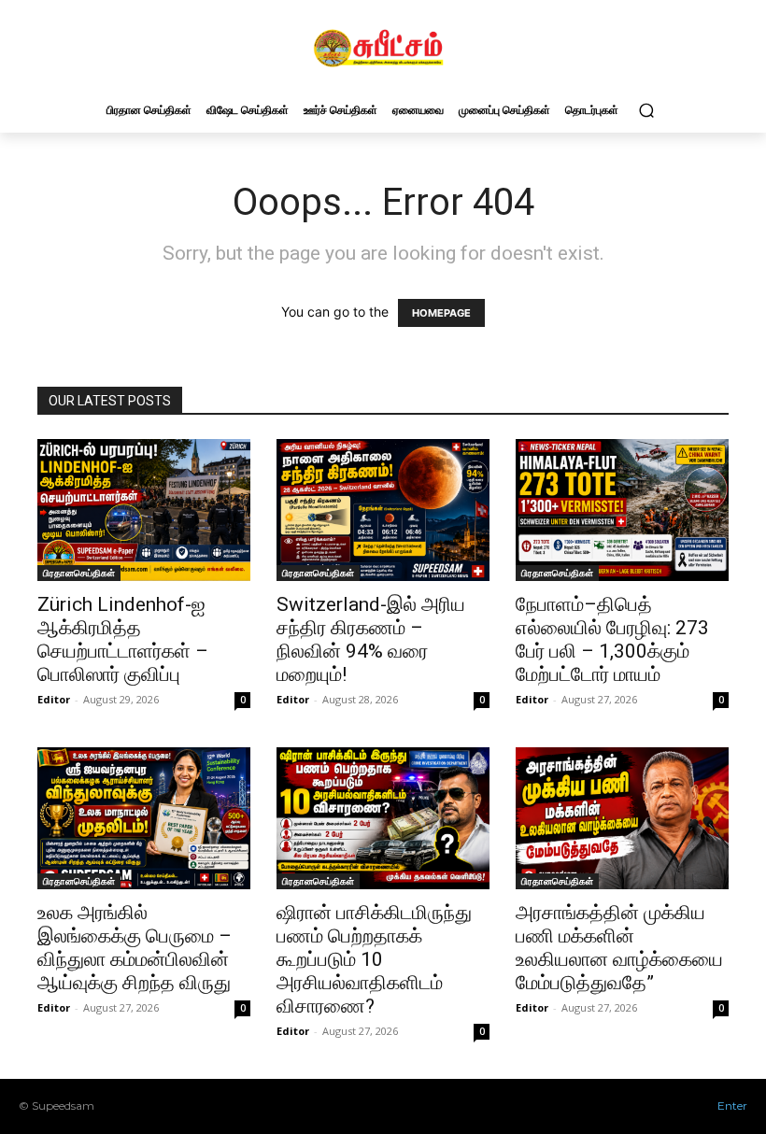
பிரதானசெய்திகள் (79, 572)
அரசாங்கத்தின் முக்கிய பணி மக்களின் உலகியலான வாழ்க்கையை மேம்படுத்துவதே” (619, 947)
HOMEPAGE (441, 312)
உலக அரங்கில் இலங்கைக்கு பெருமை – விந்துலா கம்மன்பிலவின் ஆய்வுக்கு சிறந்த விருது (134, 947)
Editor (53, 699)
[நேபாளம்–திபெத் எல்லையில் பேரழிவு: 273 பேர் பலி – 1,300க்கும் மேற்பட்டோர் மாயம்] (622, 510)
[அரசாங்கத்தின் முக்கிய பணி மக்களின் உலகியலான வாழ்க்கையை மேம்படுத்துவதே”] (622, 818)
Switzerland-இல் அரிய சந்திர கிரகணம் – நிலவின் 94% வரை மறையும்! (371, 639)
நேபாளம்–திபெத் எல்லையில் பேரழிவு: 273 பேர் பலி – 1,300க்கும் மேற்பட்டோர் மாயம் (612, 639)
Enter (732, 1106)
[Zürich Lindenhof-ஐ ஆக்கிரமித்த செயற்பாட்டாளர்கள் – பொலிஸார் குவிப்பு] (143, 510)
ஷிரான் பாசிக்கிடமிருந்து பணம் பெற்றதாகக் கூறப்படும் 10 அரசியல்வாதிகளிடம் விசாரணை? (374, 959)
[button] (646, 110)
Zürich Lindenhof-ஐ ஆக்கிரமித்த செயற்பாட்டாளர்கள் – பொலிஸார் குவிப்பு (122, 639)
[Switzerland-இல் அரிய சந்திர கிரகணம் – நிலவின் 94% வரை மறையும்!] (383, 510)
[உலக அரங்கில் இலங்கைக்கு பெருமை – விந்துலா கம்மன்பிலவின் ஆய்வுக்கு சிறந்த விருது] (143, 818)
